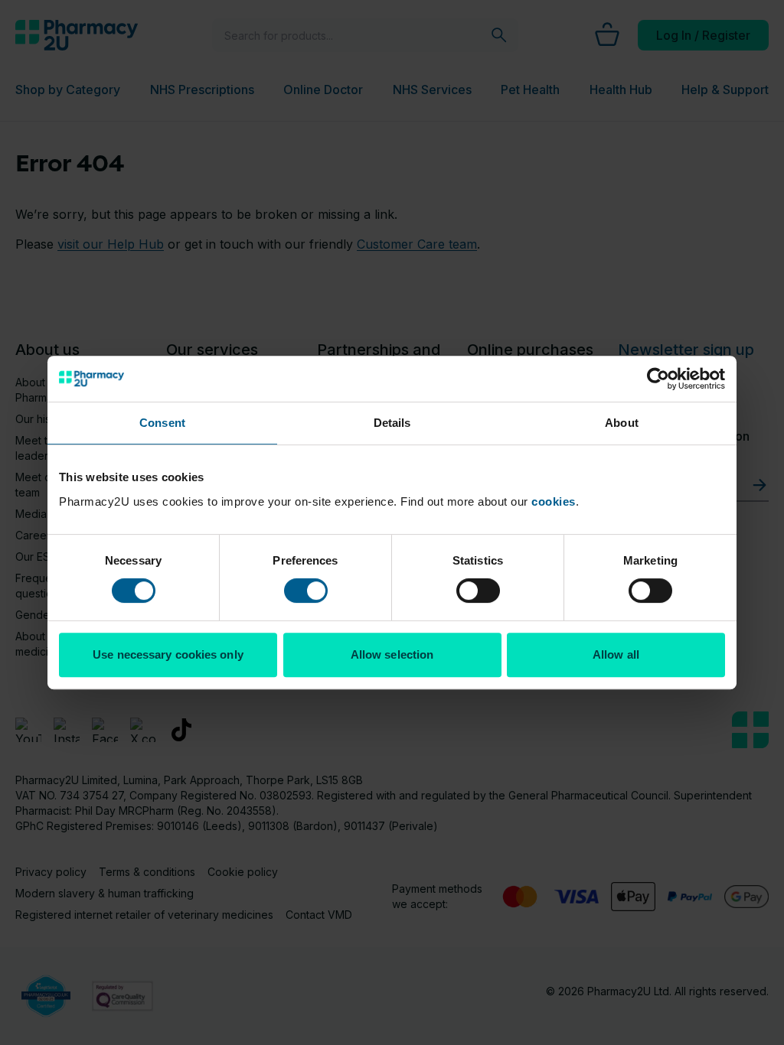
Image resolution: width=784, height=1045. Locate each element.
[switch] (306, 590)
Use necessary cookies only (168, 654)
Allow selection (392, 654)
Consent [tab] (162, 422)
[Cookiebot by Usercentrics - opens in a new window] (658, 378)
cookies (553, 501)
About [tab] (622, 422)
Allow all (616, 654)
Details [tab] (392, 422)
